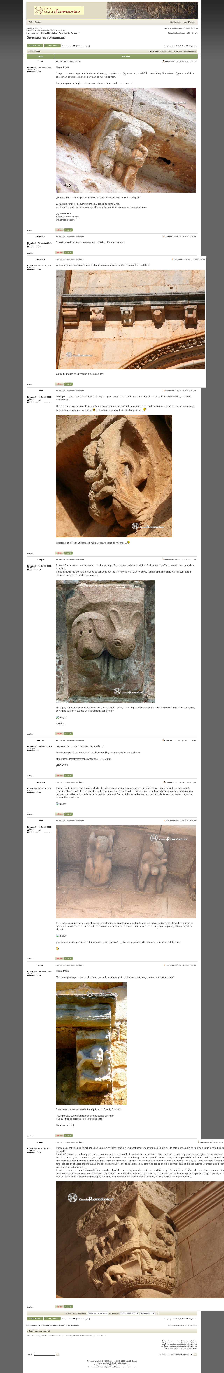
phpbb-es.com (130, 1367)
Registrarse (175, 22)
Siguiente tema (190, 51)
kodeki (124, 1363)
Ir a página (168, 46)
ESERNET (108, 1365)
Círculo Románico (123, 1365)
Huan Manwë (114, 1367)
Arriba (30, 230)
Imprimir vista (34, 51)
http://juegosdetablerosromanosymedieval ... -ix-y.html (83, 759)
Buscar (38, 22)
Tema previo (154, 51)
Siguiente (193, 46)
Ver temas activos (57, 30)
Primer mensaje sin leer (172, 51)
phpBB (100, 1361)
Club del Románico (49, 33)
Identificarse (189, 22)
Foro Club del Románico (69, 33)
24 (187, 46)
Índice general (32, 33)
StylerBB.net (115, 1363)
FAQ (31, 22)
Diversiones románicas (45, 37)
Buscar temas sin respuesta (37, 30)
